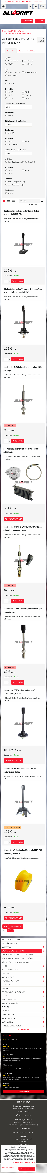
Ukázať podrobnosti (9, 1167)
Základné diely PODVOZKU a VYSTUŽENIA (18, 958)
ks (9, 281)
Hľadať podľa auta (9, 943)
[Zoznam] (8, 202)
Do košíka (18, 281)
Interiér (5, 1011)
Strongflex (6, 988)
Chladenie (6, 973)
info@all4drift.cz (26, 1119)
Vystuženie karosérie (10, 1003)
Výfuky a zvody (8, 977)
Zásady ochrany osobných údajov (24, 1163)
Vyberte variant (14, 519)
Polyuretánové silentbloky (13, 992)
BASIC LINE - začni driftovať (13, 951)
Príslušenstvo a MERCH (11, 1026)
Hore (5, 926)
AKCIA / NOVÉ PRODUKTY (11, 940)
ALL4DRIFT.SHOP (23, 1030)
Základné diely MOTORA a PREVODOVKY (17, 962)
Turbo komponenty (10, 970)
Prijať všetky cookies (27, 1169)
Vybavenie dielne (9, 1018)
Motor (4, 966)
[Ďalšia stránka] (12, 930)
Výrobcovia (6, 947)
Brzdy (4, 996)
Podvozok (6, 984)
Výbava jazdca (7, 1022)
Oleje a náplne (8, 1014)
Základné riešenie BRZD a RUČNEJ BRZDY (18, 955)
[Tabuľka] (13, 202)
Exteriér (5, 1007)
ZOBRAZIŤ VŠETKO (23, 1091)
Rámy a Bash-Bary (9, 999)
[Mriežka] (4, 202)
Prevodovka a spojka (10, 981)
